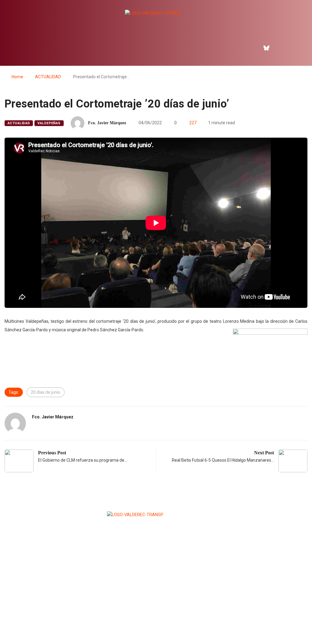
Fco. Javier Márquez (107, 123)
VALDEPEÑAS (48, 123)
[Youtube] (293, 48)
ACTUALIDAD (48, 76)
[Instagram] (279, 48)
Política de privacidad (155, 607)
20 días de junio (45, 392)
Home (17, 76)
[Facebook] (253, 48)
